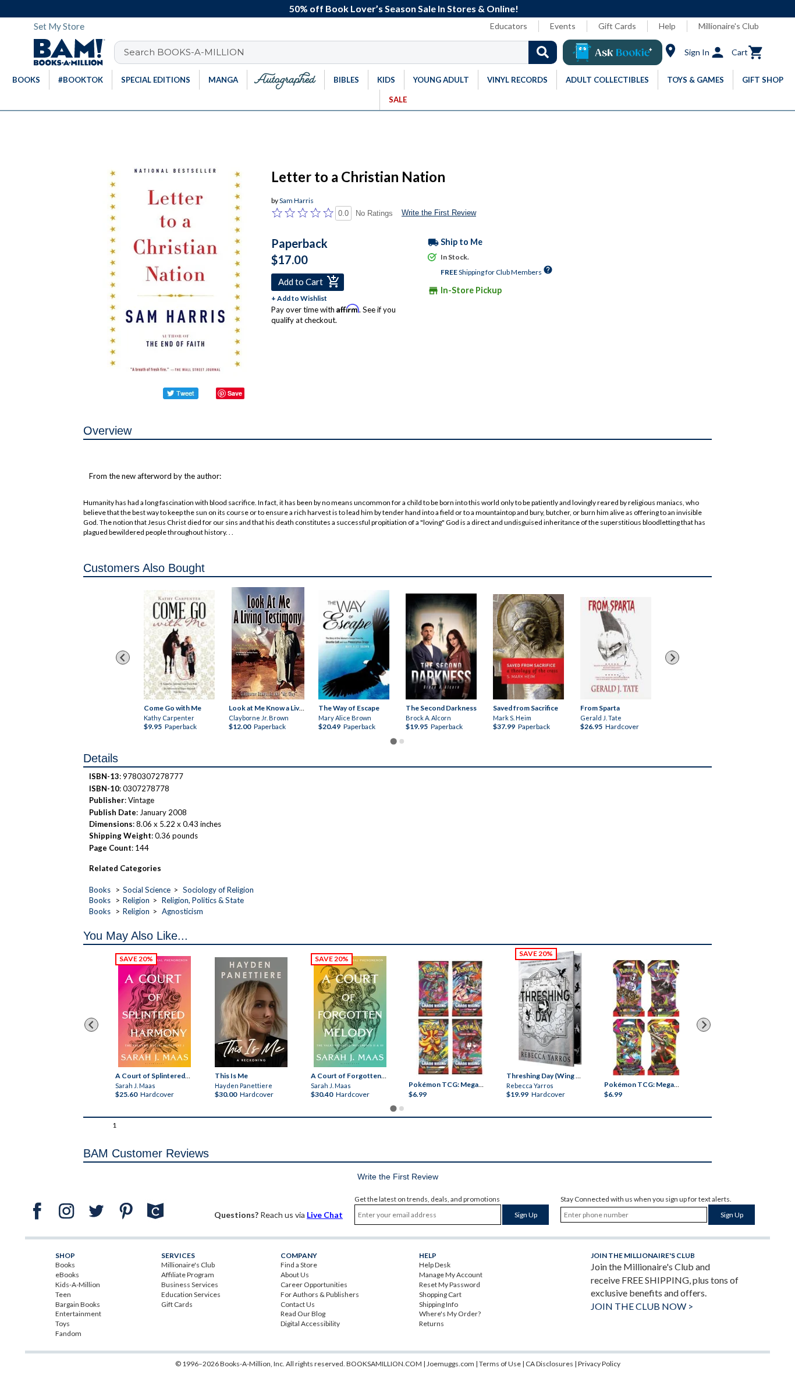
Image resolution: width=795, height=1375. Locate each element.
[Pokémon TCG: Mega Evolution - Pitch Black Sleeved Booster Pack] (646, 1018)
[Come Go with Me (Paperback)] (179, 644)
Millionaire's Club (728, 26)
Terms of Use (500, 1363)
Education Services (191, 1294)
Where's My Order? (450, 1313)
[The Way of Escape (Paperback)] (353, 644)
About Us (295, 1274)
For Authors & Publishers (320, 1294)
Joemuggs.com (450, 1363)
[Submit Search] (542, 52)
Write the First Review (439, 212)
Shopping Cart (440, 1294)
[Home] (65, 52)
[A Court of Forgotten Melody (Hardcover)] (350, 1011)
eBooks (67, 1274)
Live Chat (325, 1215)
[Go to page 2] (401, 741)
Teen (63, 1294)
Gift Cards (617, 26)
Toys (62, 1323)
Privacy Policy (599, 1363)
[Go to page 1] (393, 741)
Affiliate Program (187, 1274)
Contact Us (298, 1304)
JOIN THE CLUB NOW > (642, 1306)
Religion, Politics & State (203, 900)
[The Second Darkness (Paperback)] (441, 647)
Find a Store (299, 1264)
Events (563, 26)
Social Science (147, 889)
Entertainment (78, 1313)
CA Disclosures (549, 1363)
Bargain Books (77, 1304)
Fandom (68, 1333)
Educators (508, 26)
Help (667, 26)
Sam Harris (296, 200)
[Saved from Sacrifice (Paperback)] (528, 647)
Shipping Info (438, 1304)
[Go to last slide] (123, 658)
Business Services (189, 1284)
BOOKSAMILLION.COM (384, 1363)
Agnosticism (182, 911)
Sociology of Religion (218, 889)
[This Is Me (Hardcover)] (250, 1012)
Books (100, 889)
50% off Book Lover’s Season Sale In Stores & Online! (404, 8)
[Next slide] (672, 658)
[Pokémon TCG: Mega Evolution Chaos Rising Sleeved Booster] (450, 1018)
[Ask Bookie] (612, 52)
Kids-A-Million (77, 1284)
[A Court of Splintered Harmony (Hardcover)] (154, 1011)
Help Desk (434, 1264)
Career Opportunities (314, 1284)
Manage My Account (450, 1274)
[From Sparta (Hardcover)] (615, 648)
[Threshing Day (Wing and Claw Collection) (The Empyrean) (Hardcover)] (550, 1009)
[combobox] (343, 52)
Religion (136, 900)
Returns (431, 1323)
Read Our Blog (303, 1313)
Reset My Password (449, 1284)
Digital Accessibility (310, 1323)
